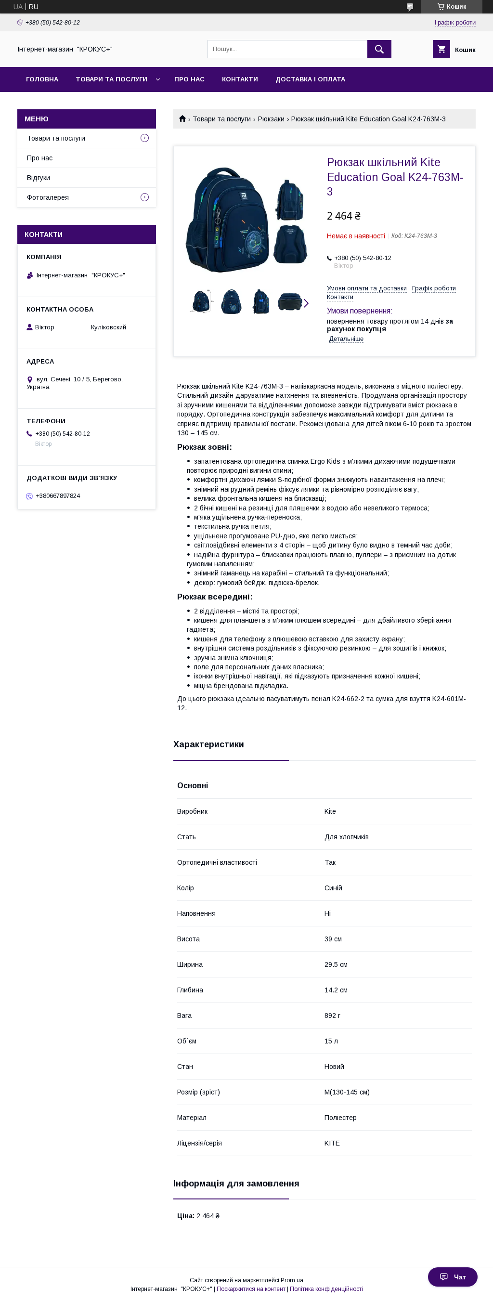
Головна (42, 79)
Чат (460, 1277)
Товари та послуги (111, 79)
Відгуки (38, 178)
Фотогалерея (48, 197)
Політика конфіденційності (326, 1289)
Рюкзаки (271, 119)
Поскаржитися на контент (251, 1289)
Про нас (189, 79)
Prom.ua (292, 1280)
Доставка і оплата (310, 79)
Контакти (240, 79)
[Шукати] (379, 49)
